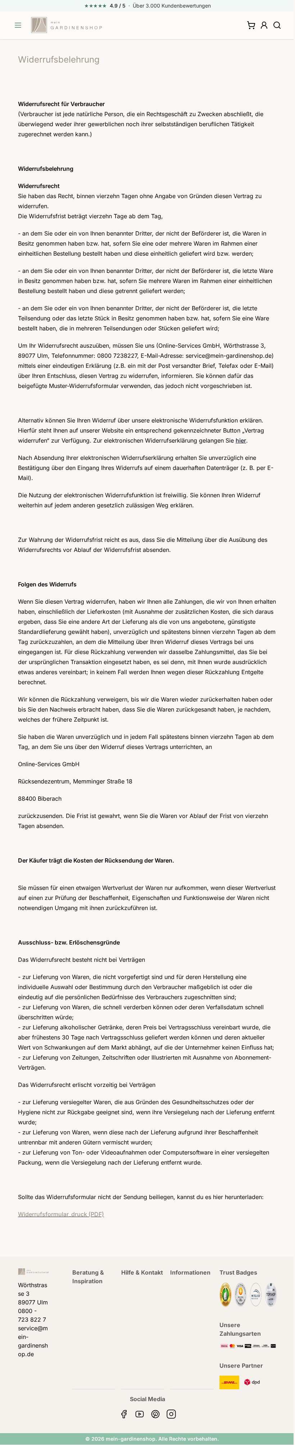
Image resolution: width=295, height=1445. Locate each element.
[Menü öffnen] (18, 25)
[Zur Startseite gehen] (66, 25)
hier (241, 440)
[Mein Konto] (264, 25)
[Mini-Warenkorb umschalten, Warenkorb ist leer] (251, 25)
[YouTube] (140, 1414)
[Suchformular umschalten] (277, 25)
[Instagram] (171, 1414)
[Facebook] (124, 1414)
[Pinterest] (155, 1414)
